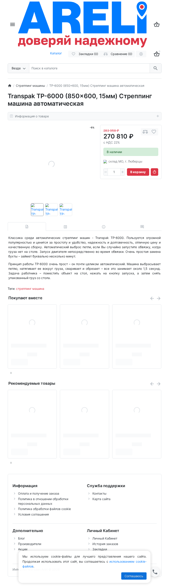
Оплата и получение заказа (38, 493)
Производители (29, 544)
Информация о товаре (32, 116)
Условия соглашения (33, 514)
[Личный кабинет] (141, 54)
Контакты (99, 493)
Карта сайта (101, 499)
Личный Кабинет (104, 538)
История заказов (105, 544)
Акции (22, 549)
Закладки (99, 549)
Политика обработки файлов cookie (44, 509)
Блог (21, 538)
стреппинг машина (30, 288)
